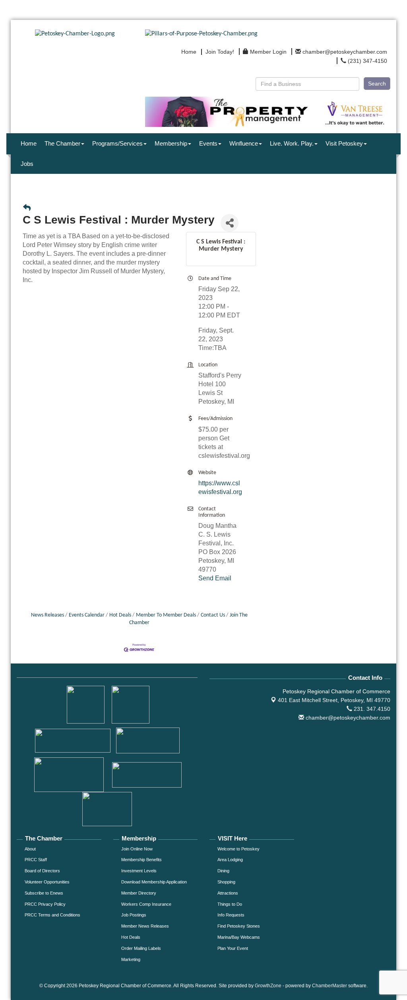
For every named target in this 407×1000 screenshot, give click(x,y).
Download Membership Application (154, 881)
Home (29, 143)
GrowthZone (268, 985)
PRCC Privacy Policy (45, 904)
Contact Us (213, 615)
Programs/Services (117, 143)
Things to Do (229, 904)
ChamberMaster (329, 985)
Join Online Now (137, 848)
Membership (171, 143)
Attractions (227, 893)
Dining (223, 870)
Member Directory (138, 893)
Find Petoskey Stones (238, 926)
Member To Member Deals (166, 615)
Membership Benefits (141, 859)
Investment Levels (139, 870)
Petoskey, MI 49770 (334, 700)
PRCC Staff (36, 859)
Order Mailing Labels (141, 948)
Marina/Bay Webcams (238, 937)
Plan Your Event (232, 948)
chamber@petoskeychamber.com (347, 717)
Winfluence (243, 143)
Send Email (214, 578)
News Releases (47, 615)
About (30, 848)
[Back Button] (27, 208)
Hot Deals (120, 615)
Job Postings (133, 914)
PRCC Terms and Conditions (52, 914)
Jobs (27, 163)
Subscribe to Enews (44, 893)
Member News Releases (145, 926)
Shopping (226, 881)
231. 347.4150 (371, 709)
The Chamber (62, 143)
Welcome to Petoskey (238, 848)
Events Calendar (87, 615)
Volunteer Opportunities (47, 881)
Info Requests (230, 914)
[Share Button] (229, 223)
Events (208, 143)
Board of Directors (42, 870)
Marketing (130, 959)
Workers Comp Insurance (146, 904)
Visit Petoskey (344, 143)
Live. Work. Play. (292, 143)
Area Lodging (230, 859)
